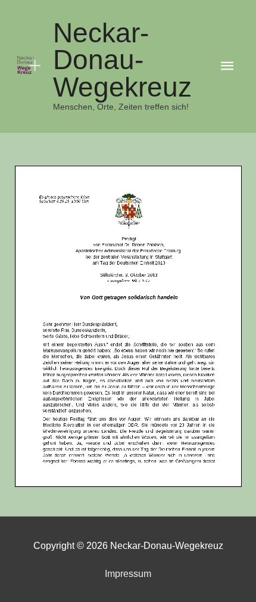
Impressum (128, 573)
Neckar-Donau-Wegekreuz (122, 60)
